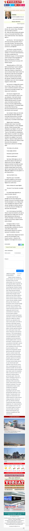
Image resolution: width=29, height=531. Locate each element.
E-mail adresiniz (18, 252)
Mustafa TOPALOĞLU (16, 21)
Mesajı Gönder (20, 270)
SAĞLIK (21, 10)
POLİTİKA (10, 10)
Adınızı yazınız (7, 252)
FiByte (24, 528)
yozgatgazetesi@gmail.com (14, 526)
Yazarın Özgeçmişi (20, 23)
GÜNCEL (6, 10)
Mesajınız (6, 258)
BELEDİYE (17, 10)
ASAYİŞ (13, 10)
